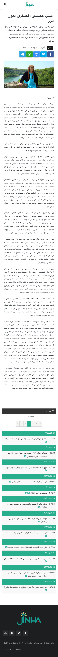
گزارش (50, 48)
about (18, 650)
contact (7, 650)
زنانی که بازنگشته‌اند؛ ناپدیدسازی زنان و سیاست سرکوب (27, 548)
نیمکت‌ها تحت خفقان (38, 493)
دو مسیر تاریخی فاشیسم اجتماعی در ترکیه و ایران (29, 482)
